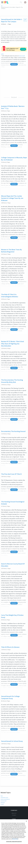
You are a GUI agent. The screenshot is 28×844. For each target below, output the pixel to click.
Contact (14, 815)
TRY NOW (23, 49)
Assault (2, 804)
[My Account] (25, 2)
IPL (2, 6)
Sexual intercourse (4, 797)
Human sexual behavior (5, 799)
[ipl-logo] (6, 3)
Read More (14, 145)
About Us (14, 813)
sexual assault (22, 55)
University (3, 802)
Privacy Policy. (15, 838)
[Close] (26, 821)
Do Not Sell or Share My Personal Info (14, 841)
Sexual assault (3, 800)
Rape (2, 796)
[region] (14, 831)
